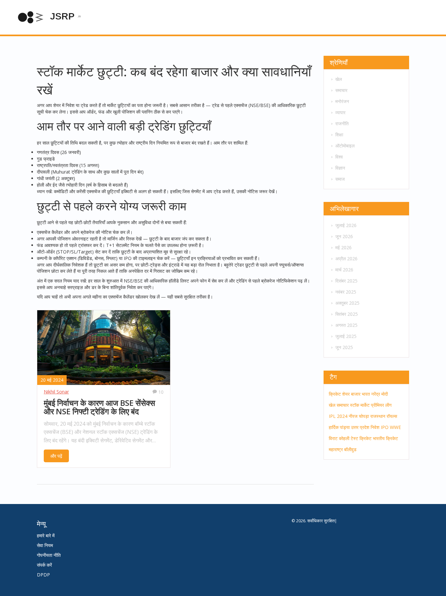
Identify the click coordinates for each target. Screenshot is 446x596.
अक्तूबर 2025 (347, 303)
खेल (338, 79)
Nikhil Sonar (56, 392)
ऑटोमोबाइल (345, 146)
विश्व (339, 157)
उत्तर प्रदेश (360, 427)
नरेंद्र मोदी (379, 394)
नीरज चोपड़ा (359, 416)
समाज (340, 179)
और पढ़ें (56, 456)
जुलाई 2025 (346, 336)
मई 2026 (343, 247)
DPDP (43, 575)
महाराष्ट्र (336, 449)
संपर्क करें (44, 565)
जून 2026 (344, 236)
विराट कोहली (339, 438)
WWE (395, 427)
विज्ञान (340, 168)
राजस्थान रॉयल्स (383, 416)
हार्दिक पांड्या (339, 427)
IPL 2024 (338, 416)
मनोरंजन (342, 101)
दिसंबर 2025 (346, 281)
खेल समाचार (339, 405)
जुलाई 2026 (346, 225)
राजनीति (342, 123)
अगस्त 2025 (346, 325)
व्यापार (340, 112)
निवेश (375, 427)
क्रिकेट (335, 394)
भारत (366, 394)
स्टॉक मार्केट (360, 405)
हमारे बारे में (46, 535)
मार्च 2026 (344, 270)
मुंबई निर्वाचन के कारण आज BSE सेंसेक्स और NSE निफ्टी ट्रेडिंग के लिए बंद (99, 407)
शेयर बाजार (351, 394)
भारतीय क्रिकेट (385, 438)
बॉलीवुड (350, 449)
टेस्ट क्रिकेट (361, 438)
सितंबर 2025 (346, 314)
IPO (385, 427)
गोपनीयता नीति (49, 555)
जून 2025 (344, 347)
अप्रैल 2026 (346, 258)
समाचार (341, 90)
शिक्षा (339, 134)
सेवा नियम (45, 545)
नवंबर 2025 (345, 292)
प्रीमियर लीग (381, 405)
